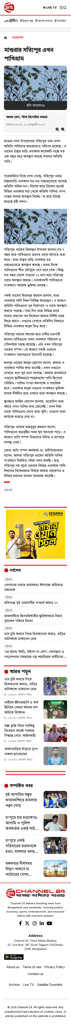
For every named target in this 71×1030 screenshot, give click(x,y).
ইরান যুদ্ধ (28, 21)
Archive (14, 985)
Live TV (28, 985)
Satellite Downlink (49, 985)
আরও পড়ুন (20, 672)
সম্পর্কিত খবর (21, 786)
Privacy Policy (54, 967)
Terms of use (31, 967)
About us (12, 967)
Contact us (35, 974)
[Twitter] (27, 924)
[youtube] (49, 924)
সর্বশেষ (15, 571)
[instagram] (35, 924)
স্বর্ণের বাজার (45, 21)
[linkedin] (42, 924)
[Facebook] (20, 924)
